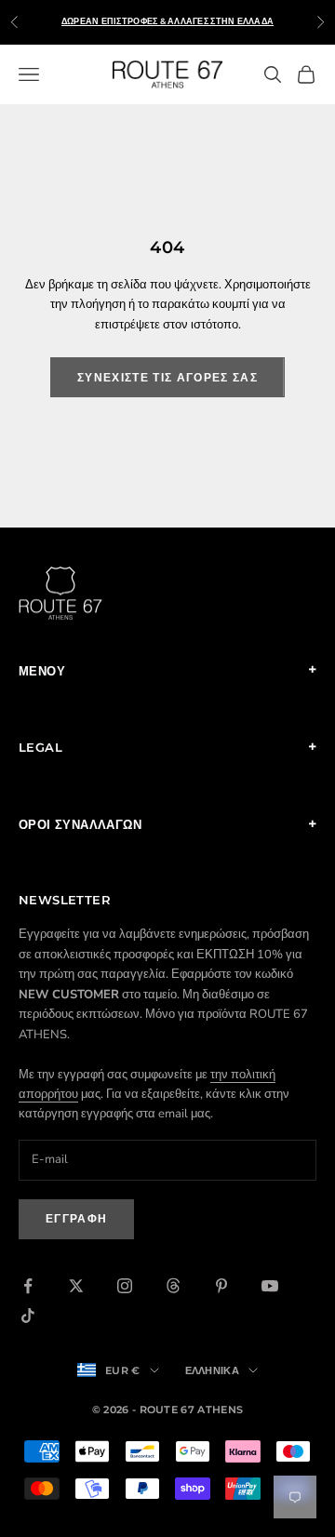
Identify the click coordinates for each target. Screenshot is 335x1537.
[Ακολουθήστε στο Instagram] (124, 1285)
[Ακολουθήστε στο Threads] (173, 1285)
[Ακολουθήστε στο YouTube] (270, 1285)
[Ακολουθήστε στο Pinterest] (221, 1285)
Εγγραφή (76, 1218)
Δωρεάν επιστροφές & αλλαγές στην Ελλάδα (168, 21)
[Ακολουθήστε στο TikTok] (28, 1315)
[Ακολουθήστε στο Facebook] (28, 1285)
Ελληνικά (212, 1370)
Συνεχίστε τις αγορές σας (167, 377)
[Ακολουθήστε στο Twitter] (76, 1285)
